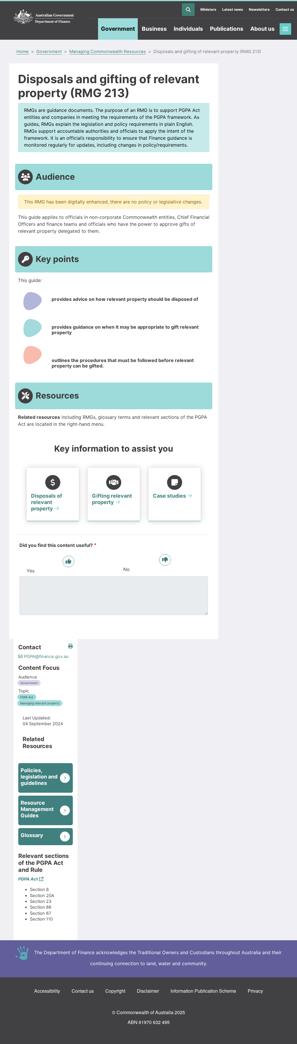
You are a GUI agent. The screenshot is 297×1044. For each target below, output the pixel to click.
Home (23, 51)
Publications (226, 28)
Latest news (232, 9)
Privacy (255, 990)
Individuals (188, 28)
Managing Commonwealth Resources (107, 51)
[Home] (43, 16)
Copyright (115, 990)
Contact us (285, 9)
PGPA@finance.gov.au (46, 656)
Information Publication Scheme (203, 990)
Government (118, 28)
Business (154, 28)
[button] (70, 646)
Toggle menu (285, 29)
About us (262, 28)
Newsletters (259, 9)
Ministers (208, 9)
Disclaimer (148, 990)
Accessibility (47, 990)
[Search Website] (188, 9)
